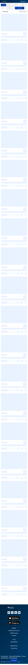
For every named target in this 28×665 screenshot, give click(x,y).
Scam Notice (14, 648)
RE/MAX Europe (14, 633)
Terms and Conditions (15, 656)
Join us (14, 639)
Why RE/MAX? (14, 642)
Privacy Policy (4, 656)
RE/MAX (14, 628)
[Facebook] (9, 612)
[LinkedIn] (15, 612)
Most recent (23, 11)
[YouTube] (19, 612)
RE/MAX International (14, 630)
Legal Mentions (14, 645)
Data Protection (13, 658)
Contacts (14, 635)
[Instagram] (12, 612)
